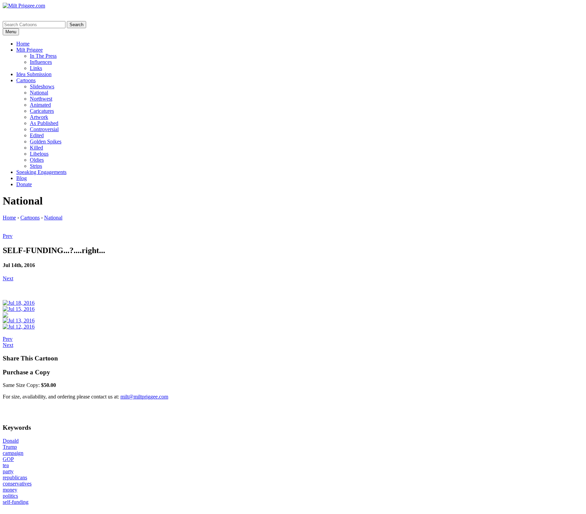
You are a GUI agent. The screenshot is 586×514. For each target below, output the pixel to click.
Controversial (44, 129)
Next (8, 278)
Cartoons (26, 80)
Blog (21, 178)
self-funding (15, 502)
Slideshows (42, 86)
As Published (44, 123)
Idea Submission (34, 74)
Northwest (41, 99)
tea (6, 465)
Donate (24, 184)
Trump (10, 447)
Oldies (37, 160)
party (8, 471)
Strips (36, 166)
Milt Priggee (29, 50)
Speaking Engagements (41, 172)
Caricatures (42, 111)
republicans (15, 477)
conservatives (17, 483)
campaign (13, 453)
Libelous (39, 154)
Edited (37, 135)
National (39, 92)
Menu (10, 31)
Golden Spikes (45, 141)
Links (36, 68)
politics (10, 496)
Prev (8, 236)
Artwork (39, 117)
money (10, 490)
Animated (40, 105)
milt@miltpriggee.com (144, 397)
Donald (11, 441)
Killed (36, 147)
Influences (41, 62)
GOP (8, 459)
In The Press (43, 56)
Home (23, 44)
